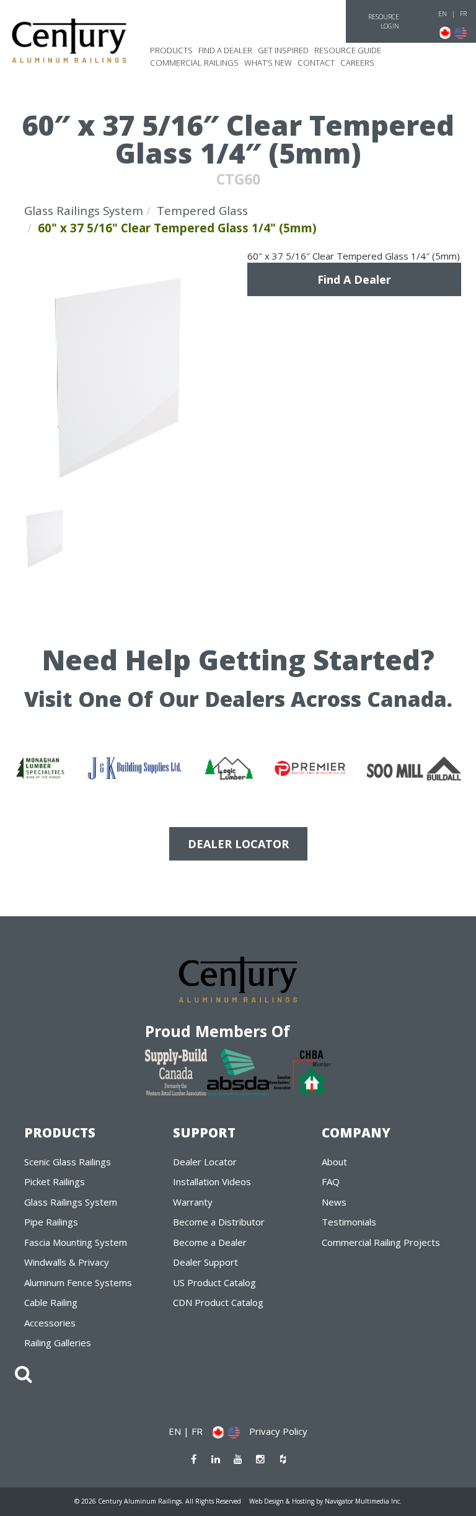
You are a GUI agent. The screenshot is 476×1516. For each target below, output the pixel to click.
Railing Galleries (57, 1342)
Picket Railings (54, 1181)
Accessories (50, 1323)
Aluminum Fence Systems (78, 1282)
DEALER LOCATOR (238, 843)
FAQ (331, 1181)
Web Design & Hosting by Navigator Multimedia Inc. (325, 1501)
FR (463, 13)
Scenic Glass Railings (67, 1161)
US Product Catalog (214, 1282)
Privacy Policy (278, 1431)
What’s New (268, 62)
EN (442, 13)
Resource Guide (347, 50)
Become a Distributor (219, 1222)
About (334, 1161)
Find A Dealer (354, 279)
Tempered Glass (202, 210)
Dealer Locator (205, 1161)
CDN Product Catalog (218, 1302)
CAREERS (357, 62)
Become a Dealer (210, 1242)
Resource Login (383, 21)
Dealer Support (205, 1262)
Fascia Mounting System (75, 1242)
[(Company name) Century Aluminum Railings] (69, 40)
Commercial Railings (194, 62)
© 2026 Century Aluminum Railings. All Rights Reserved (157, 1501)
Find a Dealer (225, 50)
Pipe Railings (51, 1222)
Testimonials (349, 1222)
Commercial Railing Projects (381, 1242)
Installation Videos (212, 1181)
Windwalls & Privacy (66, 1262)
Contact (316, 62)
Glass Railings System (83, 210)
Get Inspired (283, 50)
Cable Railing (50, 1302)
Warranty (193, 1202)
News (334, 1202)
